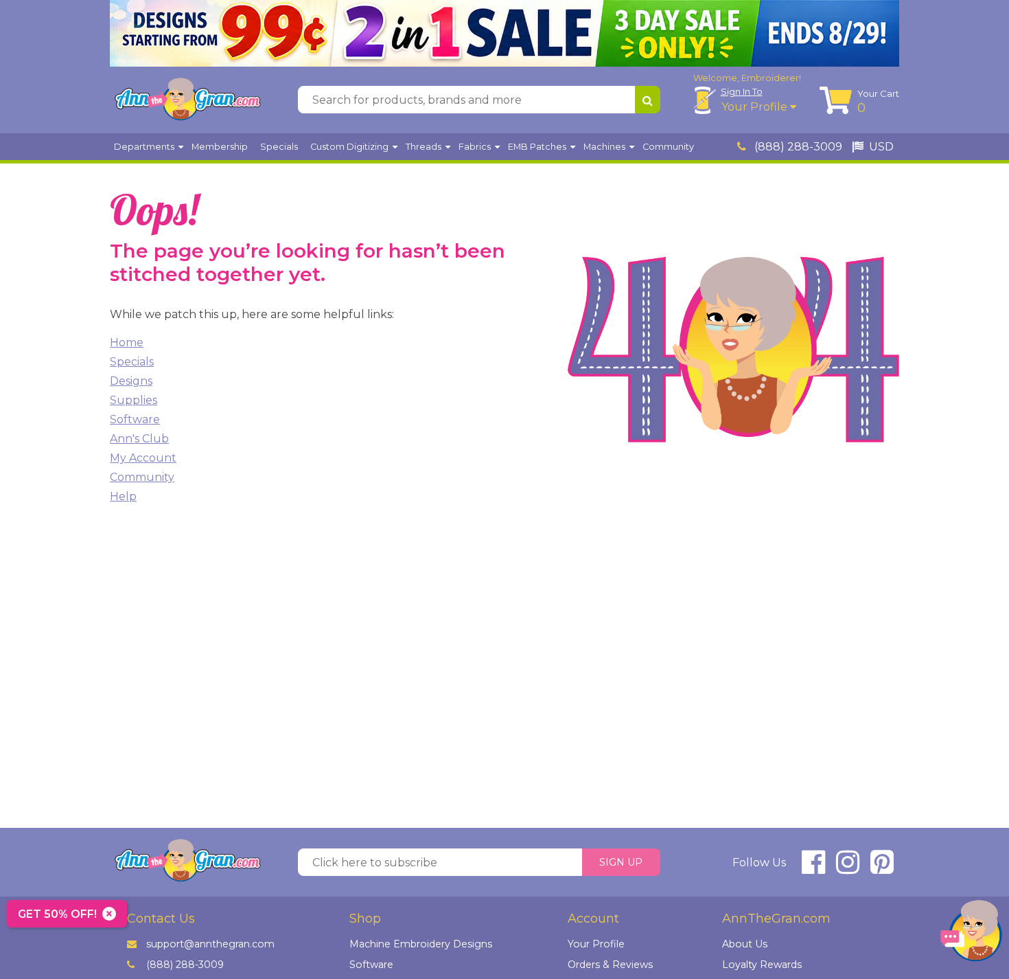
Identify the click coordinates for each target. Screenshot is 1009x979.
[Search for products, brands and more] (647, 99)
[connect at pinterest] (882, 868)
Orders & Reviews (610, 964)
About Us (744, 944)
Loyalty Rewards (762, 964)
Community (142, 477)
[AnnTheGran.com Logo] (187, 99)
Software (135, 419)
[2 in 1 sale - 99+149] (504, 33)
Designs (131, 380)
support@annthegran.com (210, 944)
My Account (143, 457)
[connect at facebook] (813, 868)
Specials (132, 361)
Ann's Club (139, 438)
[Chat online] (971, 934)
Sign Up (620, 862)
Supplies (133, 400)
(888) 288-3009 (797, 146)
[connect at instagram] (847, 868)
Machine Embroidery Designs (420, 944)
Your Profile (755, 106)
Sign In (742, 91)
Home (126, 342)
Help (123, 496)
